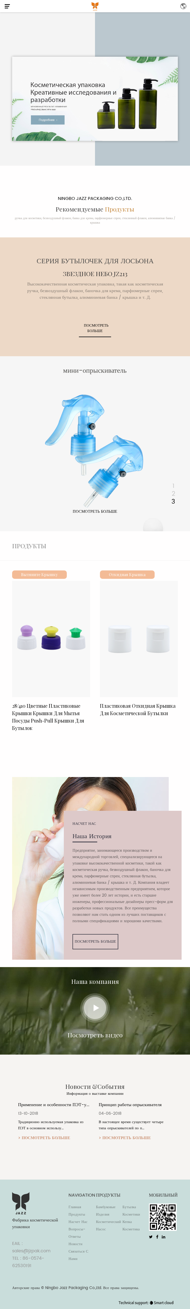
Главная (75, 1207)
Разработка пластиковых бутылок (138, 1104)
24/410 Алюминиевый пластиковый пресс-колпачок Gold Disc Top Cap (144, 713)
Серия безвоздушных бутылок (105, 370)
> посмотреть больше (52, 1138)
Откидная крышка (47, 574)
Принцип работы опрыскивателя (57, 1104)
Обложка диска (135, 574)
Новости (75, 1244)
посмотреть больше (96, 328)
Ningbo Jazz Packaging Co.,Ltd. (73, 1288)
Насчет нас (78, 1222)
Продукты (77, 1214)
